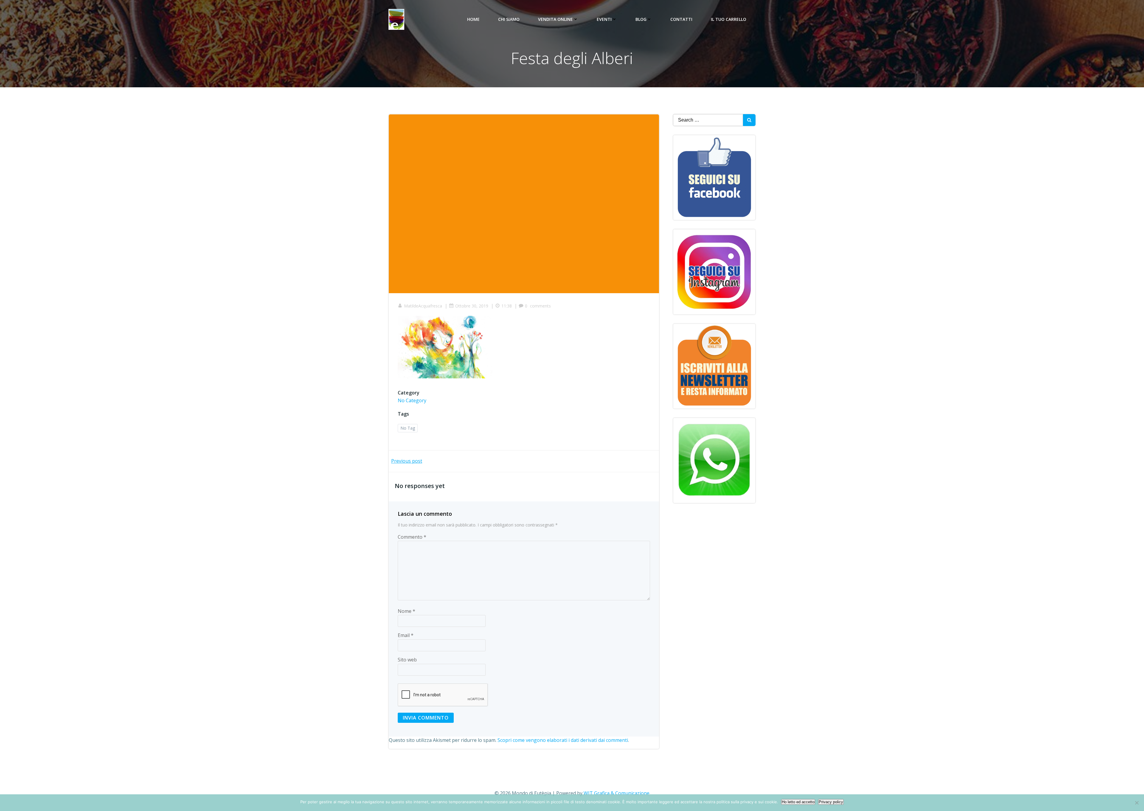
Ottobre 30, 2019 (471, 306)
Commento (412, 537)
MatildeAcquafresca (423, 306)
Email (406, 635)
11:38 (506, 306)
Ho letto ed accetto (798, 802)
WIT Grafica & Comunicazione (616, 793)
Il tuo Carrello (728, 19)
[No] (1137, 803)
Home (473, 19)
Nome (406, 611)
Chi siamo (509, 19)
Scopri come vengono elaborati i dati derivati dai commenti (563, 740)
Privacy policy (831, 802)
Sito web (407, 659)
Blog (640, 19)
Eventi (604, 19)
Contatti (681, 19)
